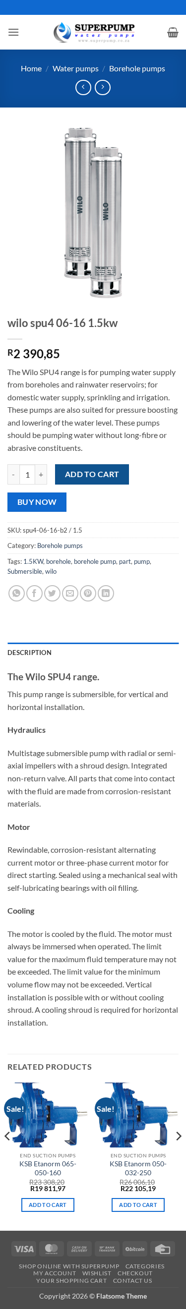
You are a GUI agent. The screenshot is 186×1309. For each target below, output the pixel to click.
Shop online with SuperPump (69, 1266)
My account (54, 1273)
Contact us (132, 1280)
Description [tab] (29, 652)
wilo (51, 571)
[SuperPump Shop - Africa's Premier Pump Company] (93, 32)
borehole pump (95, 561)
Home (31, 68)
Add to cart (92, 474)
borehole (58, 561)
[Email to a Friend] (70, 593)
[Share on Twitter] (52, 593)
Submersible (24, 571)
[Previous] (8, 1156)
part (125, 561)
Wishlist (97, 1273)
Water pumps (76, 68)
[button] (13, 32)
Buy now (37, 501)
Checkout (135, 1273)
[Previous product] (102, 87)
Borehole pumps (137, 68)
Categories (145, 1266)
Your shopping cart (71, 1280)
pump (142, 561)
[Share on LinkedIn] (106, 593)
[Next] (178, 1156)
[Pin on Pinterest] (88, 593)
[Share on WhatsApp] (16, 593)
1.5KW (33, 561)
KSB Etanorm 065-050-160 (47, 1168)
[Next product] (83, 87)
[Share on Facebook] (34, 593)
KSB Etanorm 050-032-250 (138, 1168)
